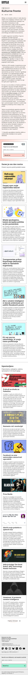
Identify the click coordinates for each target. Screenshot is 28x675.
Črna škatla (7, 494)
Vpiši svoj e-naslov (8, 149)
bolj (21, 96)
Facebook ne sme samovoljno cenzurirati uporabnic (12, 457)
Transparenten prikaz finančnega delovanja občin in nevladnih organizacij (12, 262)
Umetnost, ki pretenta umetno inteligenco (12, 598)
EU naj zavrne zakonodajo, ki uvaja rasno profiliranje (12, 339)
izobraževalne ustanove (17, 50)
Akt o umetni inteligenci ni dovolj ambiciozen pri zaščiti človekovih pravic (13, 303)
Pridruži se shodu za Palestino (11, 390)
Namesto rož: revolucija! (13, 426)
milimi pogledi (7, 77)
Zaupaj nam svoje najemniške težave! (11, 186)
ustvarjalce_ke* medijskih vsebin (11, 52)
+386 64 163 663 (6, 645)
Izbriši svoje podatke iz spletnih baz (12, 528)
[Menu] (25, 2)
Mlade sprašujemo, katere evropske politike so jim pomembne (13, 222)
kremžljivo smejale (12, 93)
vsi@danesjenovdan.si (7, 644)
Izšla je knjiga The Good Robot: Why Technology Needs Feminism (12, 566)
